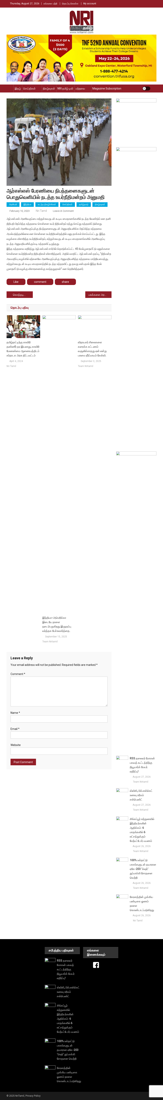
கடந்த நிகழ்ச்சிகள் (47, 204)
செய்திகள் (29, 88)
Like (16, 281)
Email (15, 728)
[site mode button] (146, 88)
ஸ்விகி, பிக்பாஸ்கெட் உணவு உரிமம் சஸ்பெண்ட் (141, 795)
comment (40, 281)
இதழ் (18, 88)
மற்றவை (80, 88)
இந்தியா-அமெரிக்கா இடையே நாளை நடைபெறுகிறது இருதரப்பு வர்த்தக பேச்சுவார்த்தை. (56, 624)
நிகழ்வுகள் (49, 88)
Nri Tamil (41, 210)
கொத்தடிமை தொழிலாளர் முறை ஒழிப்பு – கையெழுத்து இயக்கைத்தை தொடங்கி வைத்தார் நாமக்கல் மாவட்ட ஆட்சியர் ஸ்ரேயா (23, 294)
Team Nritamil (50, 641)
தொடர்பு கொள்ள (70, 3)
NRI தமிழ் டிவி (65, 88)
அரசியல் (13, 204)
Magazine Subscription (106, 88)
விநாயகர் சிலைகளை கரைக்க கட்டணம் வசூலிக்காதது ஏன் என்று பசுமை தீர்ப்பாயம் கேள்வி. (92, 349)
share (65, 281)
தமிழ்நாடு (83, 204)
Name (15, 712)
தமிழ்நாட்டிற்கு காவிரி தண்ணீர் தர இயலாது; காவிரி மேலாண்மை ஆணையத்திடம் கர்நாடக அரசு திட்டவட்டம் (23, 349)
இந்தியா (27, 204)
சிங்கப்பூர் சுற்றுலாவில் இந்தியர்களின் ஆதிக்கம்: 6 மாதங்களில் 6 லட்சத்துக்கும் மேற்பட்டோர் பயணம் (142, 829)
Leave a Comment (63, 210)
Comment (18, 674)
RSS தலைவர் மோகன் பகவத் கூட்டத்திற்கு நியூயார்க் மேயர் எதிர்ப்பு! (142, 765)
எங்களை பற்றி (50, 3)
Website (16, 745)
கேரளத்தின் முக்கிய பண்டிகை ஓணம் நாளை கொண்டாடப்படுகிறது (142, 903)
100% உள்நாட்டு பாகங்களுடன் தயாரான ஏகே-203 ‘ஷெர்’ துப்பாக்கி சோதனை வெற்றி (143, 869)
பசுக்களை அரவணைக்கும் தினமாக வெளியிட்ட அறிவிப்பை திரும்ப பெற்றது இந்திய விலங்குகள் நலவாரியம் (100, 294)
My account (89, 3)
